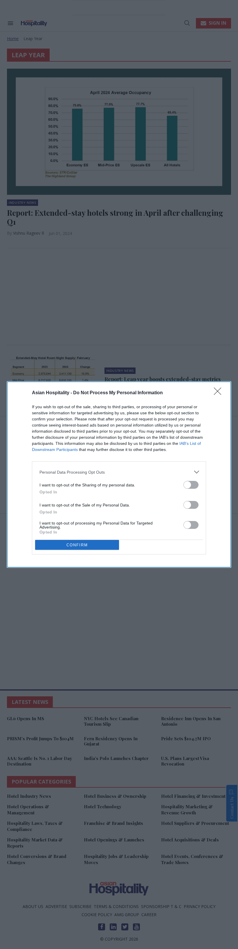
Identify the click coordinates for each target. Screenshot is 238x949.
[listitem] (119, 472)
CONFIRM (77, 545)
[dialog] (119, 474)
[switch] (191, 485)
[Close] (219, 393)
